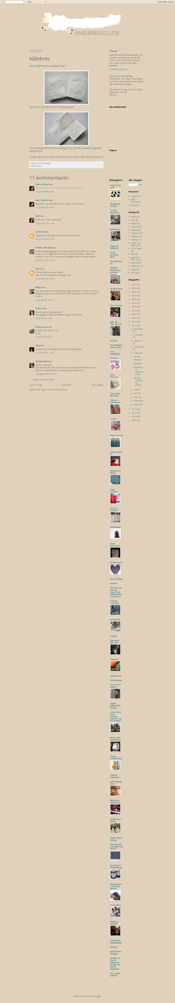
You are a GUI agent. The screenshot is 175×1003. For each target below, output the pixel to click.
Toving (134, 272)
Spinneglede (114, 78)
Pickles (113, 583)
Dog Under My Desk (115, 394)
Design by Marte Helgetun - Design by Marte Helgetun (115, 963)
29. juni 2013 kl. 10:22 (44, 278)
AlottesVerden (116, 453)
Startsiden (66, 385)
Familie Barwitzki (114, 211)
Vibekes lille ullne (43, 247)
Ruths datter (41, 327)
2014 (134, 321)
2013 (134, 325)
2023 (134, 288)
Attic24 (113, 340)
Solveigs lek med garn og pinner (116, 846)
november (138, 334)
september (138, 346)
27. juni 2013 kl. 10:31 (44, 207)
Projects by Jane (115, 186)
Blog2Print (135, 196)
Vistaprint (135, 205)
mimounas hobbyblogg (116, 941)
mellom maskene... (115, 776)
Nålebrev (137, 359)
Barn (133, 220)
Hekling (134, 239)
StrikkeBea (115, 905)
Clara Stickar (116, 305)
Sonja (38, 345)
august (137, 353)
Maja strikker (114, 490)
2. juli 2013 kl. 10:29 (43, 300)
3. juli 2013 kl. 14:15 (43, 318)
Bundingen (115, 229)
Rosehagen (115, 527)
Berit (37, 216)
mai (136, 389)
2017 (134, 310)
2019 (134, 303)
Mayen (38, 287)
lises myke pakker (115, 974)
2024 (134, 284)
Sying (40, 166)
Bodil (114, 51)
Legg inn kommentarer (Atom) (53, 389)
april (136, 393)
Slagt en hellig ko (114, 247)
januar (137, 404)
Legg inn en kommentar (43, 379)
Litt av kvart (136, 248)
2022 (134, 292)
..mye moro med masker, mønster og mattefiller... (116, 716)
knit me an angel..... (115, 685)
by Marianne (116, 288)
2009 (134, 420)
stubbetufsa (116, 562)
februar (137, 400)
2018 (134, 306)
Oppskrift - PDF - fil (135, 258)
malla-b (39, 308)
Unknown (40, 231)
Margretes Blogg (115, 471)
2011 (134, 413)
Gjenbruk (135, 233)
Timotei (114, 358)
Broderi (134, 223)
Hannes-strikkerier (115, 401)
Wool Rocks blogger (115, 952)
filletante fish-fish (114, 641)
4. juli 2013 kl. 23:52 (43, 337)
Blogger (97, 996)
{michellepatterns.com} (116, 346)
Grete (38, 268)
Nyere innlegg (36, 385)
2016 (134, 314)
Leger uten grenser (136, 244)
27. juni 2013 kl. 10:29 (44, 191)
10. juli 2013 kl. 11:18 (44, 352)
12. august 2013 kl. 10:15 (46, 374)
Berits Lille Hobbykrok (115, 738)
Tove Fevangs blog (114, 254)
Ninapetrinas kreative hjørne (116, 886)
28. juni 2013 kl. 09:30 (44, 239)
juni (136, 356)
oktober (137, 340)
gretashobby (116, 579)
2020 (134, 299)
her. (114, 94)
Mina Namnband (136, 200)
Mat (133, 254)
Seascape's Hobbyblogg (116, 866)
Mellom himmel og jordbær (115, 270)
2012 (134, 409)
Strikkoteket (117, 89)
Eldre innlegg (97, 385)
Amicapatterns (116, 262)
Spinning (134, 262)
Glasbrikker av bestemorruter (138, 370)
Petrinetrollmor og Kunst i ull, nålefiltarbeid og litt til (116, 592)
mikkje (113, 636)
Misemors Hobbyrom (115, 801)
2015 (134, 318)
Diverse (134, 226)
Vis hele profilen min (118, 69)
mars (136, 397)
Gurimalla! (115, 619)
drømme (114, 659)
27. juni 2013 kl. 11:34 (44, 223)
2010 (134, 416)
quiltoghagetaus (116, 782)
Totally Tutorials (114, 602)
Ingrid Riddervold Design (115, 705)
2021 (134, 295)
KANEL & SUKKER (114, 922)
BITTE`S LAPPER (113, 509)
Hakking (134, 236)
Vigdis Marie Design (116, 839)
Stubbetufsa (41, 361)
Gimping (134, 230)
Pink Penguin (114, 376)
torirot (113, 419)
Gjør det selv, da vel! (116, 323)
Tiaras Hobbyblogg (116, 757)
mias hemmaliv (115, 544)
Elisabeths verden (115, 205)
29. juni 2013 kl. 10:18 (44, 260)
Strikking (134, 266)
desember (138, 328)
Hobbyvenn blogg (115, 820)
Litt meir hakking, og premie (138, 381)
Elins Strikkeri (42, 184)
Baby (133, 217)
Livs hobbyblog (115, 352)
